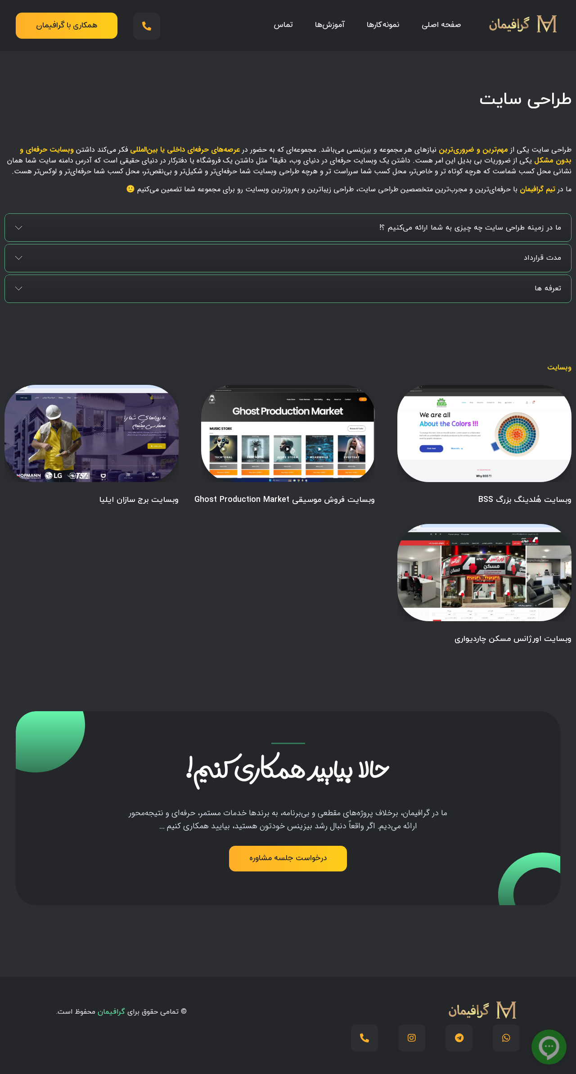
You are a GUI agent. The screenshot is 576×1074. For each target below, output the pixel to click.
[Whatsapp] (506, 1037)
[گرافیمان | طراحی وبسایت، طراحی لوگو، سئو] (522, 24)
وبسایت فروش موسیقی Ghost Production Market (284, 499)
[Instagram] (411, 1037)
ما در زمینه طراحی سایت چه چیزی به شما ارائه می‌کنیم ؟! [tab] (470, 228)
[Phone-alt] (146, 26)
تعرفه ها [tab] (548, 288)
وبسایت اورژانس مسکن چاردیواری (513, 639)
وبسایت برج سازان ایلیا (139, 499)
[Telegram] (459, 1037)
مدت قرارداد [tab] (542, 258)
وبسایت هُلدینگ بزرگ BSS (525, 499)
